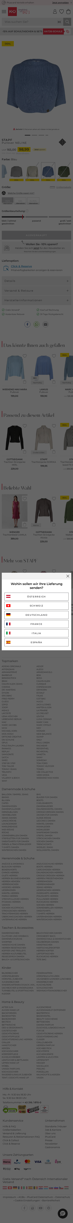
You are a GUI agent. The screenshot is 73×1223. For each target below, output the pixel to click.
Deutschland (37, 614)
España (36, 642)
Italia (36, 633)
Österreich (36, 596)
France (36, 624)
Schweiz (36, 605)
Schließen (67, 576)
